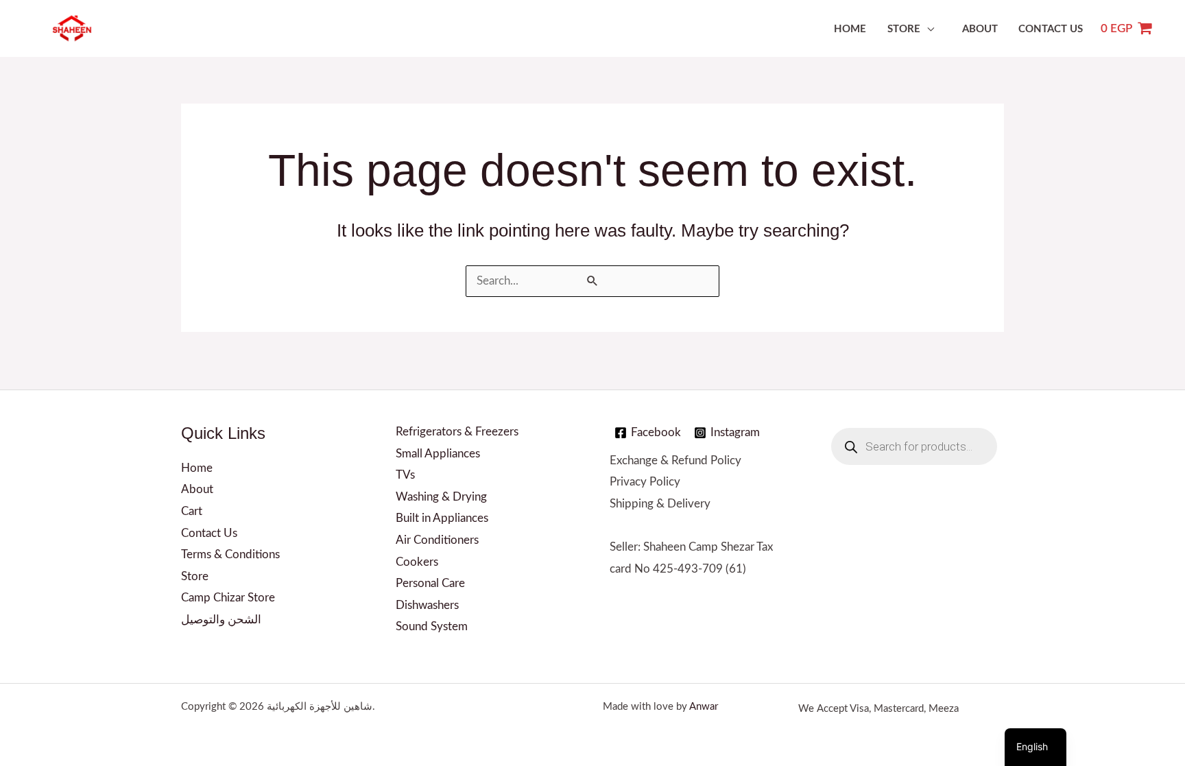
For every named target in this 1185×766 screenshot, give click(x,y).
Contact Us (1050, 29)
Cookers (417, 562)
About (980, 29)
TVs (405, 475)
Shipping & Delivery (660, 504)
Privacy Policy (645, 482)
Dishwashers (427, 605)
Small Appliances (438, 453)
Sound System (432, 626)
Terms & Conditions (230, 554)
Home (850, 29)
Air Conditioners (437, 540)
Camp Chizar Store (228, 597)
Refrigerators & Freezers (457, 432)
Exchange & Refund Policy (675, 460)
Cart (191, 511)
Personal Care (430, 583)
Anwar (703, 707)
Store (903, 29)
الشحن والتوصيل (221, 619)
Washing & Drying (441, 497)
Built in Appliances (442, 518)
